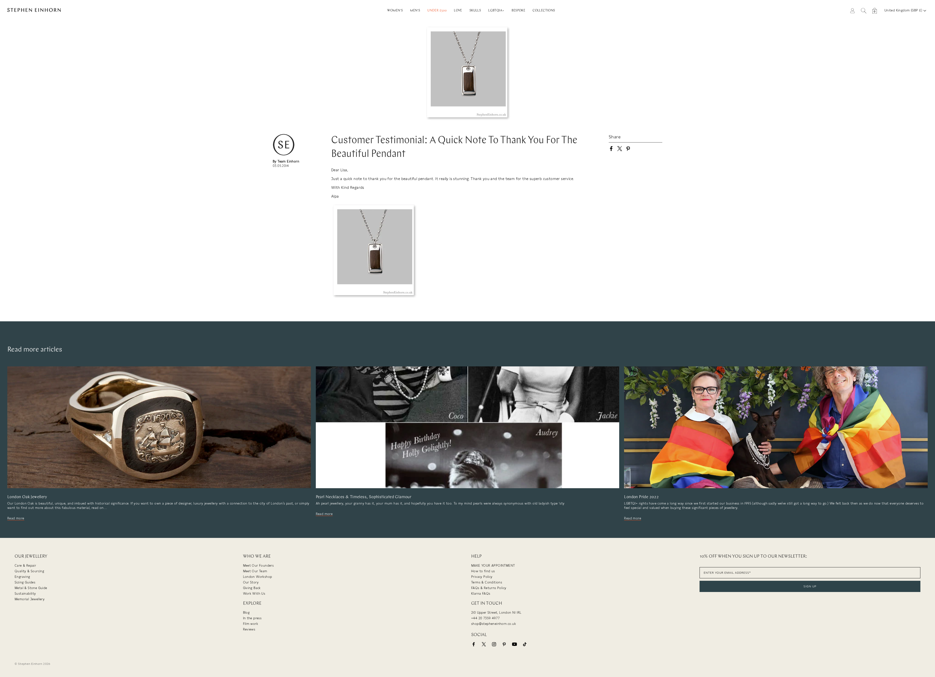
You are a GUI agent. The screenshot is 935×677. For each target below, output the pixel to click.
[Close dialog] (557, 301)
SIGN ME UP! (515, 378)
